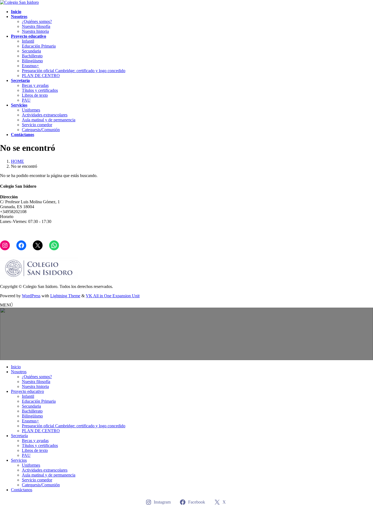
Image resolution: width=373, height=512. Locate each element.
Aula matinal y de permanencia (48, 119)
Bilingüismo (32, 60)
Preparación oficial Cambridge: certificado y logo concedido (73, 70)
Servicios (19, 460)
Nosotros (18, 371)
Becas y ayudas (35, 85)
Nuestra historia (35, 31)
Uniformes (31, 110)
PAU (26, 100)
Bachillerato (32, 56)
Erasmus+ (30, 65)
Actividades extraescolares (44, 115)
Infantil (28, 41)
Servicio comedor (37, 124)
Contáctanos (21, 489)
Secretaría (19, 435)
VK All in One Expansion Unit (113, 295)
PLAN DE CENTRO (41, 75)
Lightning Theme (65, 295)
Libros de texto (35, 95)
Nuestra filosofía (36, 26)
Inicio (16, 366)
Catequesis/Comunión (41, 129)
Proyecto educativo (27, 391)
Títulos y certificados (40, 90)
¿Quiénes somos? (37, 21)
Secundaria (31, 51)
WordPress (31, 295)
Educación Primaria (39, 46)
